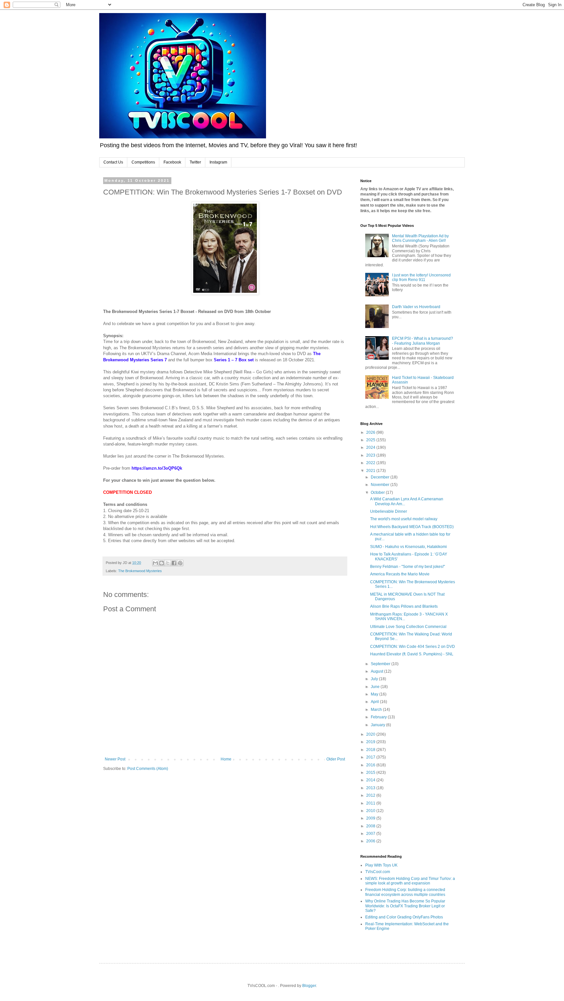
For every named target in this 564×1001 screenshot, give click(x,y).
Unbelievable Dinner (388, 511)
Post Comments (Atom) (147, 768)
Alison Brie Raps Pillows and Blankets (404, 606)
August (377, 671)
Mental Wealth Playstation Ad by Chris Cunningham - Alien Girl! (420, 238)
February (379, 717)
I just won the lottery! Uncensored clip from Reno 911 (421, 277)
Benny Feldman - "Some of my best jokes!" (407, 566)
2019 (371, 742)
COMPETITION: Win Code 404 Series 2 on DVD (412, 646)
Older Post (335, 759)
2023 (371, 455)
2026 (371, 432)
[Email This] (155, 563)
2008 (371, 826)
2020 (371, 734)
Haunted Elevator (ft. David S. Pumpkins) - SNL (411, 654)
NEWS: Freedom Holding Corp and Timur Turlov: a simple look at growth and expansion (410, 880)
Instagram (218, 162)
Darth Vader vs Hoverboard (416, 307)
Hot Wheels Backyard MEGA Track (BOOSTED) (412, 526)
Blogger (309, 985)
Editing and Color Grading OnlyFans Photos (404, 917)
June (376, 686)
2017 (371, 757)
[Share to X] (167, 563)
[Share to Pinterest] (180, 563)
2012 (371, 795)
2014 (371, 780)
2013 (371, 788)
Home (226, 759)
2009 (371, 818)
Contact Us (113, 162)
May (375, 694)
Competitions (143, 162)
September (381, 664)
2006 (371, 841)
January (378, 725)
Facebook (172, 162)
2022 (371, 463)
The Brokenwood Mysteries (140, 571)
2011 (371, 803)
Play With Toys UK (381, 865)
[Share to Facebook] (174, 563)
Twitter (195, 162)
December (380, 477)
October (378, 492)
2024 (371, 447)
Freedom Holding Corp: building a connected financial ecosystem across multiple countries (405, 892)
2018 (371, 749)
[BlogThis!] (161, 563)
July (375, 679)
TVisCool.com (377, 871)
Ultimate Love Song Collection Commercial (408, 626)
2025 (371, 440)
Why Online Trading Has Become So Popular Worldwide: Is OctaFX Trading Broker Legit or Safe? (405, 906)
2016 (371, 765)
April (375, 701)
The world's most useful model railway (403, 519)
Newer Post (115, 759)
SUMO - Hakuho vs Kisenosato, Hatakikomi (408, 546)
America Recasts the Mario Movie (400, 574)
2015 (371, 772)
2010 (371, 810)
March (377, 709)
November (380, 484)
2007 (371, 833)
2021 (371, 470)
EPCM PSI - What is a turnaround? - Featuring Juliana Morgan (422, 340)
